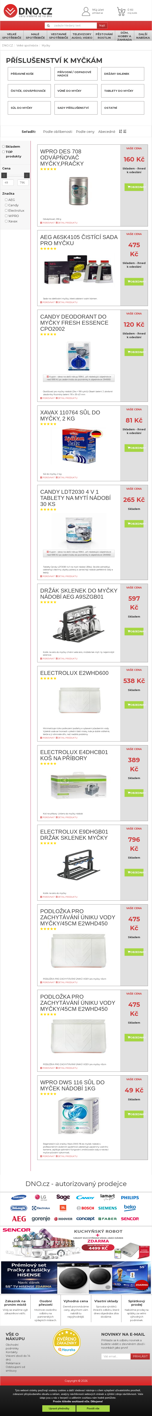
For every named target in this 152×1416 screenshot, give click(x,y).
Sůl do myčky (21, 108)
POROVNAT (48, 222)
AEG (11, 200)
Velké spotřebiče (27, 45)
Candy (13, 205)
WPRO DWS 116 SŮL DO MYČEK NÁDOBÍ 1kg (72, 1085)
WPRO (13, 216)
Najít (102, 25)
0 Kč (130, 9)
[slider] (4, 175)
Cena (6, 168)
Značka (8, 193)
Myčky (46, 45)
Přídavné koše (22, 73)
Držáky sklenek (116, 73)
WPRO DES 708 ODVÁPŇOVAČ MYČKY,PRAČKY (62, 157)
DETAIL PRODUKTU (67, 222)
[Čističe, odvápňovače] (10, 90)
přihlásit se (97, 13)
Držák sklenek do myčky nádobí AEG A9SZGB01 (78, 594)
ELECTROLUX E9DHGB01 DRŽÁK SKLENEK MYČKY (74, 835)
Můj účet (98, 9)
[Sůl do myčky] (10, 107)
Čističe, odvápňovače (28, 91)
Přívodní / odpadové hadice (74, 73)
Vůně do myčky (69, 91)
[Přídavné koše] (10, 73)
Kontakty (12, 1352)
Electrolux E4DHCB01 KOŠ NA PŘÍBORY (74, 755)
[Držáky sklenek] (103, 73)
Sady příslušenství (73, 108)
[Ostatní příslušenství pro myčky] (103, 107)
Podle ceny (85, 132)
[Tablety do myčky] (103, 90)
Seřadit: (29, 132)
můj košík (132, 13)
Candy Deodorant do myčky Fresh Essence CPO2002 (74, 323)
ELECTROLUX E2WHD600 (74, 673)
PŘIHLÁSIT (140, 1356)
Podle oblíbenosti (57, 132)
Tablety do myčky (118, 91)
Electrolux (16, 210)
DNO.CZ (7, 45)
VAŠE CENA (134, 148)
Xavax (12, 221)
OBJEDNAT (136, 187)
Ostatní (110, 108)
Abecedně (106, 132)
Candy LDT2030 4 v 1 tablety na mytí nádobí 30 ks (75, 498)
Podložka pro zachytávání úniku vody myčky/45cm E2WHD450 (77, 917)
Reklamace (13, 1363)
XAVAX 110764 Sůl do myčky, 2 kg (70, 415)
